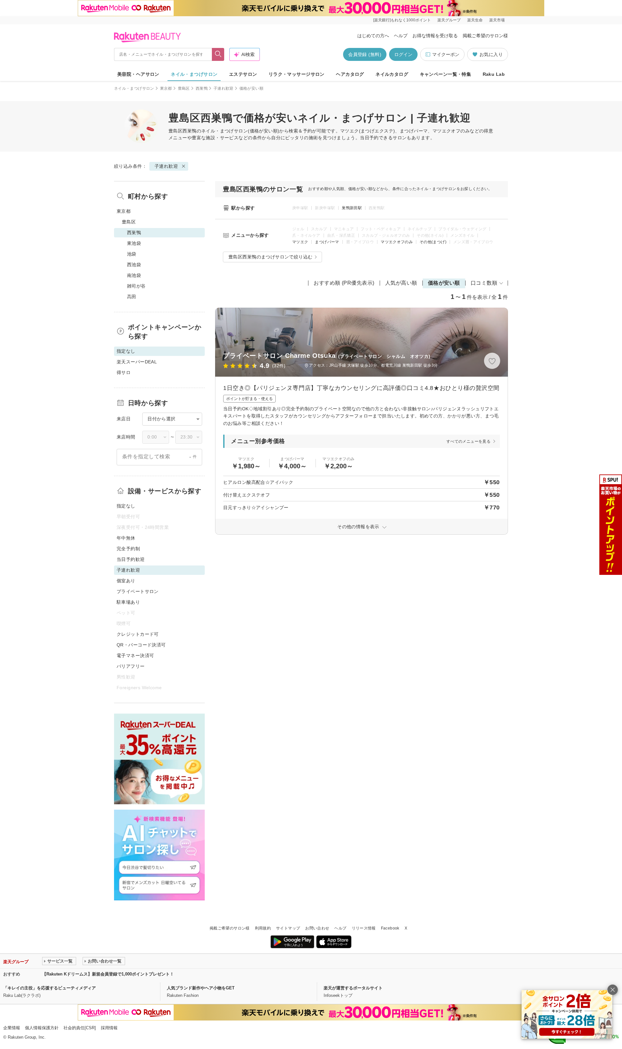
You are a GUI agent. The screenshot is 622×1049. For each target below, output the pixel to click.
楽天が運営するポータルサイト (353, 988)
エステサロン (243, 74)
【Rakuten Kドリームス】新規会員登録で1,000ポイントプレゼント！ (108, 974)
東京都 (166, 88)
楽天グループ (449, 20)
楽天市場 (497, 20)
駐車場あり (128, 602)
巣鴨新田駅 (352, 208)
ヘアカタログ (350, 74)
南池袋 (134, 275)
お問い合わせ (317, 928)
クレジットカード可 (138, 634)
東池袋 (134, 243)
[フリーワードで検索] (218, 54)
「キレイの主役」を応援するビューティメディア (49, 988)
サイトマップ (288, 928)
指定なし (126, 505)
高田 (131, 296)
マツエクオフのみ (397, 242)
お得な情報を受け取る (435, 35)
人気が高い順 (401, 283)
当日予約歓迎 (131, 559)
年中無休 (126, 538)
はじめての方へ (373, 35)
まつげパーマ (327, 242)
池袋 (131, 254)
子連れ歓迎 (223, 88)
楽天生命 (475, 20)
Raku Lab (494, 74)
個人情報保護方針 (42, 1027)
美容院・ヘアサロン (138, 74)
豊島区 (184, 88)
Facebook (390, 928)
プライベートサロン (138, 591)
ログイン (403, 54)
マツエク (300, 242)
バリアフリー (131, 666)
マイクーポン (445, 54)
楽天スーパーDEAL (137, 361)
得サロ (124, 372)
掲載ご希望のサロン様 (485, 35)
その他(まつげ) (433, 242)
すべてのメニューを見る (468, 441)
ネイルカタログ (391, 74)
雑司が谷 (136, 286)
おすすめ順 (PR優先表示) (344, 283)
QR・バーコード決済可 (141, 644)
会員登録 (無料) (364, 54)
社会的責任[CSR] (79, 1027)
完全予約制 (128, 548)
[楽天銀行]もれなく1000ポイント (402, 20)
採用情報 (109, 1027)
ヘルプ (401, 35)
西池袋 (134, 264)
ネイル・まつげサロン (194, 74)
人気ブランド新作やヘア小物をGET (201, 988)
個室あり (126, 580)
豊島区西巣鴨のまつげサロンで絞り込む (270, 256)
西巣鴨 (202, 88)
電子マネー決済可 (135, 655)
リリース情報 (364, 928)
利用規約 (263, 928)
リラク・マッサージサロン (297, 74)
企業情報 (11, 1027)
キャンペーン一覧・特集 (445, 74)
